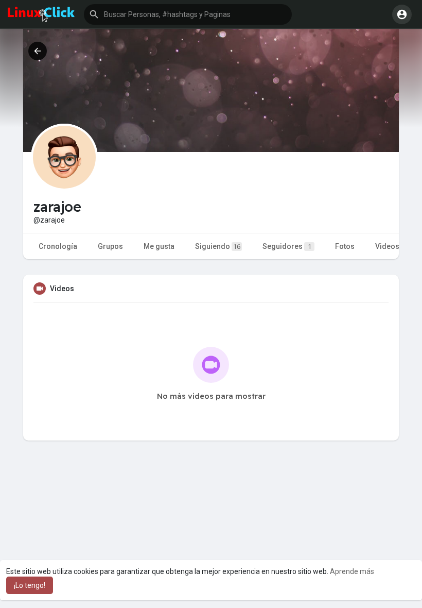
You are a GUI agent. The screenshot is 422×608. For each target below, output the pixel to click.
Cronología (58, 246)
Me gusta (159, 246)
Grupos (110, 246)
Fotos (345, 246)
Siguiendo (217, 246)
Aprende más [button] (352, 571)
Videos (387, 246)
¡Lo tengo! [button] (29, 585)
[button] (188, 14)
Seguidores (286, 246)
